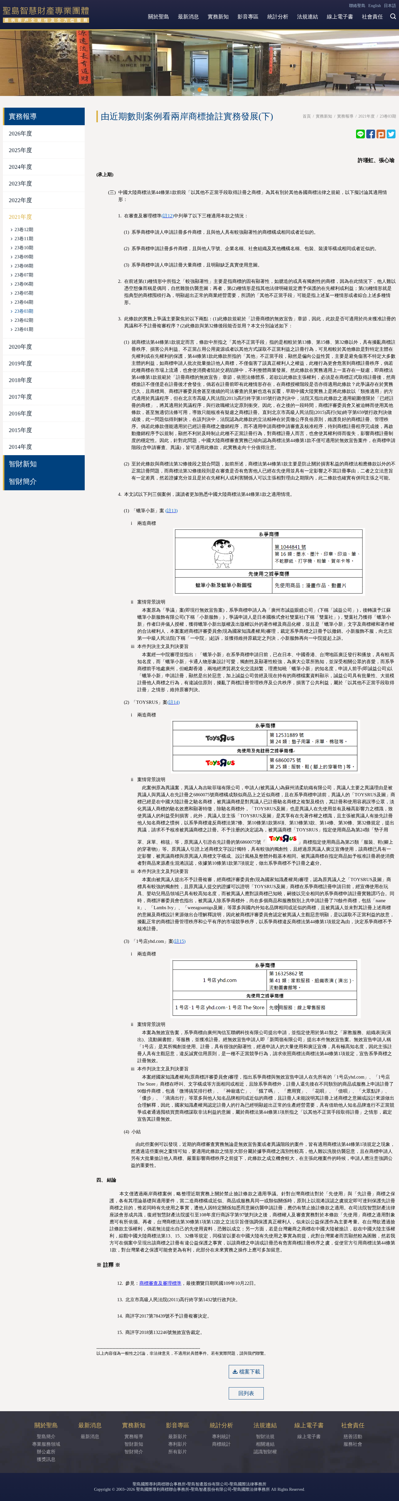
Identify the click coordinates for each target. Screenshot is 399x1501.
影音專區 (248, 17)
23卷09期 (24, 256)
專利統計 (221, 1436)
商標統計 (221, 1444)
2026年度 (20, 133)
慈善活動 (353, 1436)
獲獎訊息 (46, 1459)
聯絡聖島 (357, 6)
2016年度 (20, 413)
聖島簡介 (46, 1436)
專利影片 (177, 1444)
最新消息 (188, 17)
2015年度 (20, 430)
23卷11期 (24, 238)
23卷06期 (24, 283)
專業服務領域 (46, 1444)
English (374, 6)
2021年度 (20, 217)
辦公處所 (46, 1451)
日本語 (390, 6)
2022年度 (20, 200)
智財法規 (265, 1436)
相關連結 (265, 1444)
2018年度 (20, 380)
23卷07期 (24, 274)
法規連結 (307, 17)
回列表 (246, 1393)
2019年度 (20, 363)
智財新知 (23, 464)
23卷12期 (24, 229)
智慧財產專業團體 (46, 14)
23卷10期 (24, 247)
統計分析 (277, 17)
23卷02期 (24, 320)
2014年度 (20, 446)
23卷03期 (24, 311)
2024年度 (20, 167)
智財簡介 (23, 481)
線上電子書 (340, 17)
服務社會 (353, 1444)
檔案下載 (249, 1372)
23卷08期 (24, 265)
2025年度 (20, 150)
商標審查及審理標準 (160, 1283)
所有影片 (177, 1451)
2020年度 (20, 346)
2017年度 (20, 396)
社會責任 (372, 17)
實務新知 (218, 17)
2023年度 (20, 183)
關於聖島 (158, 17)
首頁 (307, 116)
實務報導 (345, 116)
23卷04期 (24, 302)
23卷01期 (24, 329)
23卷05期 (24, 292)
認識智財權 (265, 1451)
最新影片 (177, 1436)
